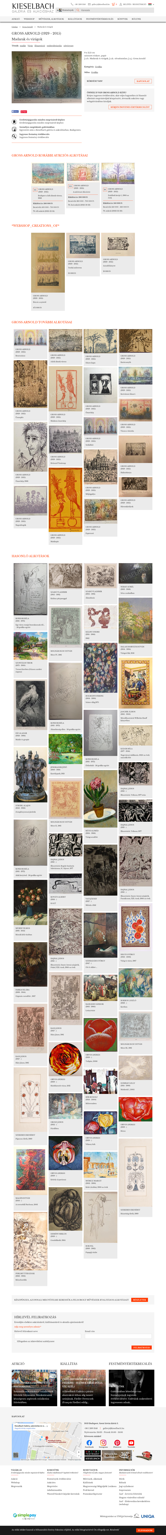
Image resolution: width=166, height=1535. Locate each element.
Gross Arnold (27, 27)
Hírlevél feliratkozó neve (26, 1331)
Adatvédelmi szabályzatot (42, 1341)
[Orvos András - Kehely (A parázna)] (65, 1153)
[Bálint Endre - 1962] (100, 617)
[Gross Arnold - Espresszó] (100, 511)
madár (23, 46)
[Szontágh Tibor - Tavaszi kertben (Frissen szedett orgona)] (30, 646)
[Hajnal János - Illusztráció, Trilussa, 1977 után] (135, 773)
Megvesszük (16, 1486)
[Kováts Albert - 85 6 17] (65, 883)
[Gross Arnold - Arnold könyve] (118, 244)
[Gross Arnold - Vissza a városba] (135, 410)
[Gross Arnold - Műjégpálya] (100, 467)
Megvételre (52, 1486)
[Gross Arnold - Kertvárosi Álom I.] (135, 375)
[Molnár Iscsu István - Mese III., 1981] (135, 1026)
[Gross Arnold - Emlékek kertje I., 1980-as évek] (118, 174)
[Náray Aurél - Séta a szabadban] (135, 573)
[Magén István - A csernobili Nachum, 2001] (30, 1170)
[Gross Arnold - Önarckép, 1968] (30, 447)
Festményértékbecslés (99, 19)
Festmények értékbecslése (59, 1479)
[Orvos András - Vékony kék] (100, 1123)
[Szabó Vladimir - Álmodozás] (100, 575)
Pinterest (117, 1447)
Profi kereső (88, 1490)
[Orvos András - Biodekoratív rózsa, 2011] (65, 1059)
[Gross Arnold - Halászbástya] (135, 449)
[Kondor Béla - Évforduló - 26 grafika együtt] (100, 733)
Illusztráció (39, 46)
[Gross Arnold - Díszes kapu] (100, 341)
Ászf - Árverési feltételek (130, 1494)
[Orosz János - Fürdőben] (65, 1106)
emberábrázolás (54, 46)
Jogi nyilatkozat (126, 1486)
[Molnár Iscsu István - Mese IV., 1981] (65, 627)
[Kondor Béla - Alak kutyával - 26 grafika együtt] (30, 842)
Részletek (114, 1530)
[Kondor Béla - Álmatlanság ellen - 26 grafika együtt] (65, 691)
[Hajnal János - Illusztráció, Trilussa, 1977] (135, 811)
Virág (30, 46)
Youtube (131, 1447)
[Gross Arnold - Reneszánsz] (30, 337)
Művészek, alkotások (92, 1479)
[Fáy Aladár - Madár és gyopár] (30, 704)
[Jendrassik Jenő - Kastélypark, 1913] (65, 749)
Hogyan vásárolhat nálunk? (132, 1497)
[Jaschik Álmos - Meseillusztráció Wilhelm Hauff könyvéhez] (135, 683)
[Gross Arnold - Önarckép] (100, 385)
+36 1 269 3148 (80, 4)
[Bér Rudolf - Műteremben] (100, 1081)
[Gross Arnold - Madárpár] (65, 500)
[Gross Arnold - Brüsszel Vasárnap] (65, 439)
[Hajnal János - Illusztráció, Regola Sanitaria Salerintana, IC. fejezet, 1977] (65, 844)
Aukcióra (51, 1482)
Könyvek (122, 19)
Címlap (15, 27)
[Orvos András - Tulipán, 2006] (100, 1035)
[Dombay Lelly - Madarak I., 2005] (135, 1068)
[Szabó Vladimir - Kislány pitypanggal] (65, 576)
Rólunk (136, 19)
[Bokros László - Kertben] (135, 982)
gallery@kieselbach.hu (101, 4)
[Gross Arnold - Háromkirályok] (135, 487)
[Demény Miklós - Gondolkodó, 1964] (65, 1209)
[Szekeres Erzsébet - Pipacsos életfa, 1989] (30, 1099)
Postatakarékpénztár (92, 1494)
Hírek (122, 1479)
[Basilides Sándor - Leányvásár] (100, 988)
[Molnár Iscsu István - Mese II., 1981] (65, 798)
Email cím (90, 1331)
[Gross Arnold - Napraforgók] (30, 501)
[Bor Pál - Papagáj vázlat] (100, 1217)
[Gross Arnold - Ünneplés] (30, 384)
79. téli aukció (43, 211)
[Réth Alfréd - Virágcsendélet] (100, 799)
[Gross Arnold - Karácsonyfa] (135, 341)
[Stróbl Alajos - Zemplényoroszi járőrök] (30, 774)
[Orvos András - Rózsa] (135, 1109)
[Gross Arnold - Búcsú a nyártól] (48, 263)
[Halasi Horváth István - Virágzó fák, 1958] (135, 621)
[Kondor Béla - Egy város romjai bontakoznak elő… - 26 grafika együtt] (30, 589)
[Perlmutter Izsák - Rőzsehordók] (30, 1241)
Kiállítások (75, 19)
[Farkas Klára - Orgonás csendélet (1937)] (30, 964)
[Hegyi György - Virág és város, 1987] (135, 927)
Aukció (16, 19)
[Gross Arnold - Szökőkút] (100, 426)
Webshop (29, 19)
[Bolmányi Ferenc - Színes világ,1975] (100, 668)
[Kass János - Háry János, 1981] (65, 998)
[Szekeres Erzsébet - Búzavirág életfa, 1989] (135, 1173)
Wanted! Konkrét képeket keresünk (63, 1494)
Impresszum (125, 1490)
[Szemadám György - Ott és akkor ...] (100, 935)
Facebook (89, 1447)
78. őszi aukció (79, 205)
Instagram (103, 1447)
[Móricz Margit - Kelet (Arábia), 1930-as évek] (100, 1165)
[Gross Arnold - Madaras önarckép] (65, 388)
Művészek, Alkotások (51, 19)
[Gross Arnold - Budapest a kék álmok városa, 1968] (48, 174)
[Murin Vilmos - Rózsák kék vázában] (30, 902)
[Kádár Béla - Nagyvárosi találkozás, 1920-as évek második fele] (135, 735)
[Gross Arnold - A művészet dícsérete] (83, 172)
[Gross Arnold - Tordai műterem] (83, 245)
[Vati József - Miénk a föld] (100, 870)
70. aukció (112, 211)
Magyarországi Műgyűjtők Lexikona (99, 1486)
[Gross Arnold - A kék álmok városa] (65, 340)
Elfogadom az (35, 1341)
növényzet (68, 46)
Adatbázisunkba (54, 1490)
